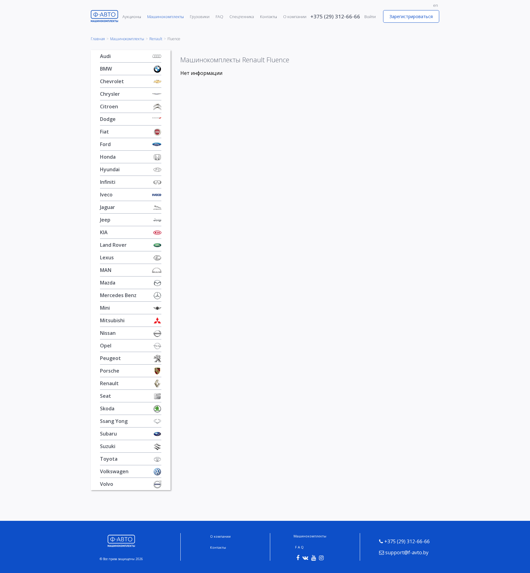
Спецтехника (241, 16)
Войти (370, 16)
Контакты (268, 16)
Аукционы (131, 16)
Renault (155, 39)
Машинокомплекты (165, 16)
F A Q (299, 547)
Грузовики (199, 16)
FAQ (219, 16)
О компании (294, 16)
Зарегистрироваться (411, 16)
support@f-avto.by (406, 552)
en (435, 5)
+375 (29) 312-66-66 (335, 16)
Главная (98, 39)
